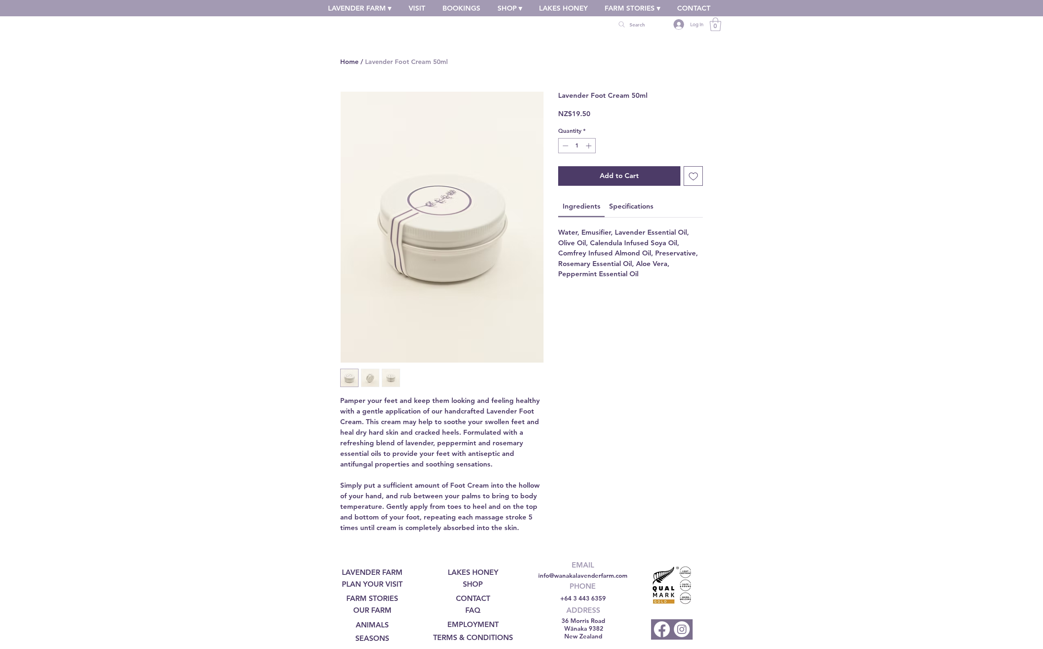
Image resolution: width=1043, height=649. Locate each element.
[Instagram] (682, 629)
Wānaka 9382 (583, 628)
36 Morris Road (583, 621)
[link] (715, 24)
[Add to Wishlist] (693, 176)
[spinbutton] (577, 146)
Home (349, 62)
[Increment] (589, 146)
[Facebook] (662, 629)
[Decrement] (564, 146)
